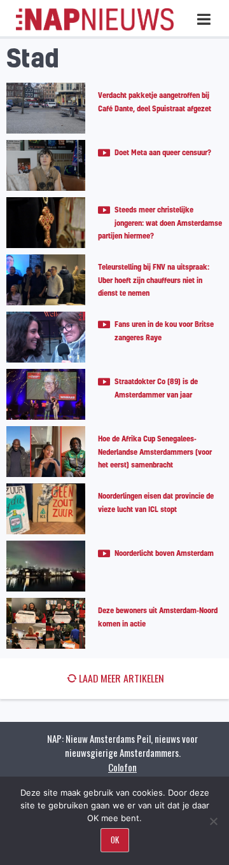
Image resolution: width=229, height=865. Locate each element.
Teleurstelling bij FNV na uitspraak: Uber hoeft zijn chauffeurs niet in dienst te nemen (153, 280)
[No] (213, 821)
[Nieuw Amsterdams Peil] (95, 28)
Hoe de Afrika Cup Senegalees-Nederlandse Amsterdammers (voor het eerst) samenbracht (155, 451)
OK (115, 839)
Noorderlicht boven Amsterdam (164, 553)
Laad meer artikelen (121, 678)
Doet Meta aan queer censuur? (162, 152)
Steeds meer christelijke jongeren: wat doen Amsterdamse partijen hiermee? (160, 222)
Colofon (122, 767)
